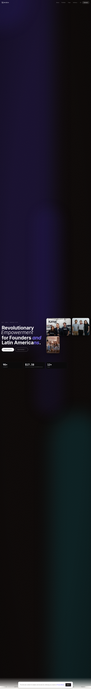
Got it (68, 684)
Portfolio (63, 2)
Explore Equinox (8, 349)
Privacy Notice (60, 684)
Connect (86, 2)
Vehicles (75, 2)
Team (69, 2)
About (57, 2)
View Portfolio (21, 349)
